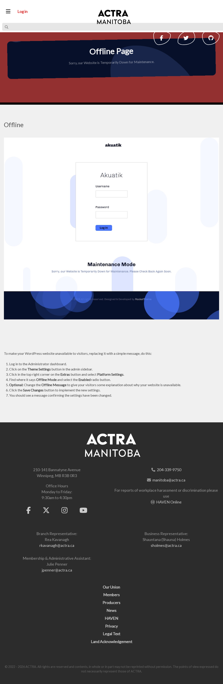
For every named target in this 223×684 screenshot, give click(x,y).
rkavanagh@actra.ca (56, 545)
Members (111, 594)
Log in (22, 11)
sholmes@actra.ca (166, 545)
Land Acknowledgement (111, 641)
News (111, 610)
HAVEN (111, 618)
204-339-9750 (169, 469)
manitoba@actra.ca (168, 480)
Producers (111, 602)
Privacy (111, 626)
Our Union (111, 587)
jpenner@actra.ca (57, 570)
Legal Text (111, 633)
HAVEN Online (169, 502)
